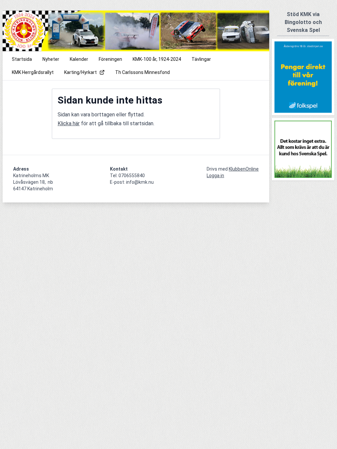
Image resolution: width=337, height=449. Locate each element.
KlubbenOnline (244, 169)
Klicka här (69, 123)
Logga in (215, 175)
